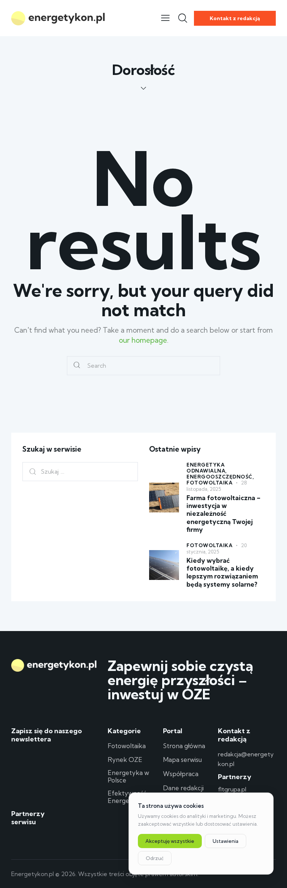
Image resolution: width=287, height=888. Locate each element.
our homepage (143, 340)
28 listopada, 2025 (216, 486)
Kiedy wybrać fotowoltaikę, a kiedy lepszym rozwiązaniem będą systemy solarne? (222, 572)
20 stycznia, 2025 (216, 548)
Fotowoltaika (209, 483)
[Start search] (77, 365)
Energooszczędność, (220, 477)
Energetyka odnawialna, (206, 468)
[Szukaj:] (80, 471)
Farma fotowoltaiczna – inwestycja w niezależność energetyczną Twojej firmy (223, 513)
